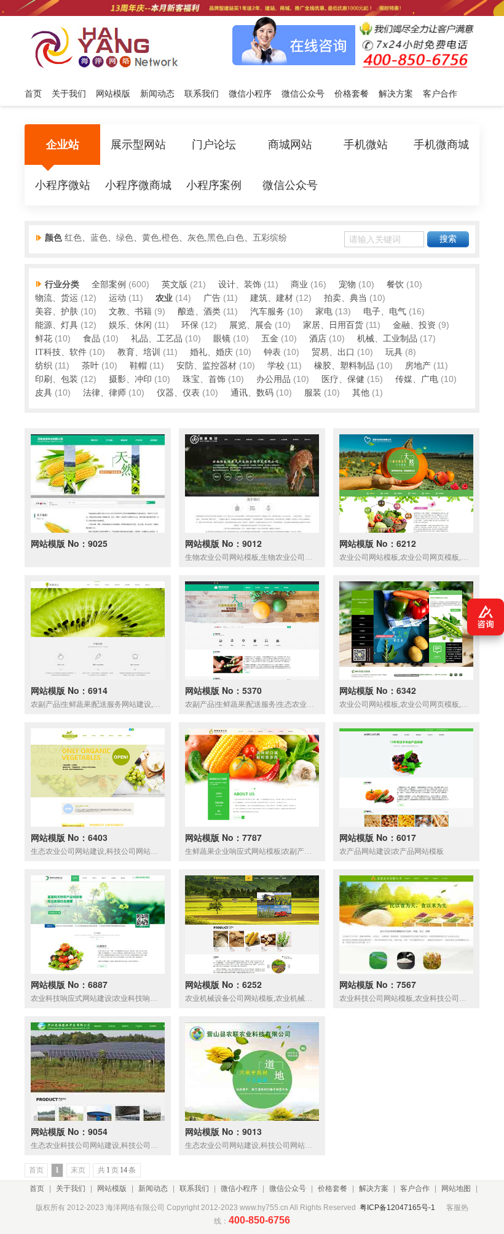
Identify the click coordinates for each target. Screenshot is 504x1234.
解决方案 (373, 1188)
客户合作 (415, 1188)
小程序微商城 (138, 185)
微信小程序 (239, 1188)
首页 (37, 1188)
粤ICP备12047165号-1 (397, 1207)
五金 (269, 338)
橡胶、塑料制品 (344, 365)
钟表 (272, 352)
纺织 (43, 365)
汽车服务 (267, 311)
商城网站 (290, 144)
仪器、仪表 (178, 392)
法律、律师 (104, 392)
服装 (312, 392)
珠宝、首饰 (204, 379)
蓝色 (99, 237)
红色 (73, 237)
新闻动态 (153, 1188)
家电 (324, 311)
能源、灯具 (56, 325)
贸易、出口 (333, 352)
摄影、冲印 (130, 379)
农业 (164, 298)
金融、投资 (414, 325)
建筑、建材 (271, 298)
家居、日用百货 (333, 325)
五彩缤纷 (270, 237)
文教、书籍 (130, 311)
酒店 (317, 338)
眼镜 (221, 338)
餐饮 (395, 284)
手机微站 (366, 144)
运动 (117, 298)
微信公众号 (290, 185)
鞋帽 (138, 365)
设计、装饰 (239, 284)
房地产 (418, 365)
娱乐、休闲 (130, 325)
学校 (276, 365)
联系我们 (194, 1188)
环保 (190, 325)
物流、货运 (56, 298)
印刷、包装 (56, 379)
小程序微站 (62, 185)
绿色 (124, 237)
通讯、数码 (252, 392)
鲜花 (43, 338)
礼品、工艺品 (157, 338)
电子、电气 (384, 311)
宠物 (347, 284)
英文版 (174, 284)
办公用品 (273, 379)
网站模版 (112, 1188)
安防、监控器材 (206, 365)
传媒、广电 (416, 379)
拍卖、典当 (345, 298)
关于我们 (70, 1188)
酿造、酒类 (199, 311)
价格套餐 (332, 1188)
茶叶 (90, 365)
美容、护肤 (56, 311)
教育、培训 (138, 352)
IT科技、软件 (61, 352)
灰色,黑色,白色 (215, 237)
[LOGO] (108, 47)
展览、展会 (250, 325)
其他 (360, 392)
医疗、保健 (342, 379)
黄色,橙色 (160, 237)
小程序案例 (214, 185)
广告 (212, 298)
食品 (91, 338)
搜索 (448, 239)
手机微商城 (441, 144)
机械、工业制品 (387, 338)
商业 (299, 284)
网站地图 (456, 1188)
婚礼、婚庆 (211, 352)
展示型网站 (138, 144)
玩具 (394, 352)
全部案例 (109, 284)
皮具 (43, 392)
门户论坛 (214, 144)
